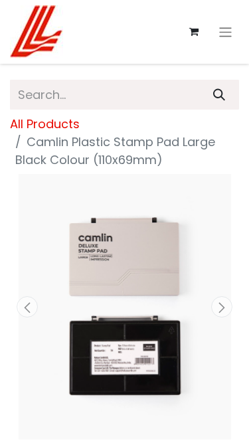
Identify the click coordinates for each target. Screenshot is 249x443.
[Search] (219, 95)
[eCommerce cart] (194, 31)
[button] (27, 306)
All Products (45, 124)
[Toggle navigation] (225, 31)
